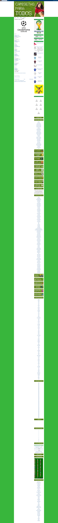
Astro (38, 303)
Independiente (38, 501)
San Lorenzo (38, 514)
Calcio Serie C (38, 255)
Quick (38, 358)
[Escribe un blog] (15, 71)
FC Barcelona (16, 59)
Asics (38, 302)
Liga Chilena (38, 267)
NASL (38, 223)
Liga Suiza (39, 257)
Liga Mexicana (38, 264)
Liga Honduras (38, 210)
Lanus (38, 503)
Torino (38, 517)
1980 (38, 417)
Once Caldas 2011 (40, 76)
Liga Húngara (38, 215)
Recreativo (38, 512)
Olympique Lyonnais (17, 55)
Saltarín (39, 363)
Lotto (38, 337)
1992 (38, 405)
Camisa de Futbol (39, 123)
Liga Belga (39, 226)
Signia (38, 365)
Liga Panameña (38, 204)
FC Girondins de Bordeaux (18, 36)
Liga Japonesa (38, 221)
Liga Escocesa (38, 262)
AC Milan (16, 44)
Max (38, 343)
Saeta (38, 361)
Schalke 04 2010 (40, 80)
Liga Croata (38, 218)
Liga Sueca (38, 225)
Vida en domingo (39, 147)
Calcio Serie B (38, 254)
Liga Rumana (38, 261)
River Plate (38, 513)
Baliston (39, 307)
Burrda (38, 309)
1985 (38, 412)
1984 (38, 413)
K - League (38, 212)
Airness (39, 300)
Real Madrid (38, 511)
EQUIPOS (24, 17)
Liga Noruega (38, 198)
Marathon (39, 341)
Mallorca (39, 505)
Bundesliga (38, 250)
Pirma (38, 354)
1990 (38, 407)
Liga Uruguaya (38, 265)
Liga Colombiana (39, 219)
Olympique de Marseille (17, 46)
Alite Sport (39, 122)
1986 (38, 411)
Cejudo (38, 313)
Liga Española (38, 227)
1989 (38, 408)
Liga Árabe (38, 214)
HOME (15, 17)
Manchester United (39, 507)
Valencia (39, 518)
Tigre (38, 516)
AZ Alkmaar (16, 69)
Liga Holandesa (38, 268)
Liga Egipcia (38, 211)
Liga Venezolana (39, 216)
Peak (38, 352)
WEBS (18, 17)
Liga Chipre (38, 270)
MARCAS (21, 17)
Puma (38, 357)
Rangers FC (16, 64)
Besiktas (16, 40)
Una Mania (38, 146)
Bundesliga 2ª (38, 251)
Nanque (39, 347)
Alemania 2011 (39, 72)
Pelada (38, 353)
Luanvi (38, 338)
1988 (38, 409)
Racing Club (38, 509)
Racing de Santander (38, 510)
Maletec (39, 340)
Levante (39, 504)
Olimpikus (39, 350)
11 (38, 440)
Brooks (39, 308)
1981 (38, 416)
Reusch (39, 360)
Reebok (39, 359)
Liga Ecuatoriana (39, 258)
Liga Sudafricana (39, 269)
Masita (38, 342)
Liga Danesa (38, 217)
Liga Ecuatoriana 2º (38, 259)
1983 (38, 414)
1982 (38, 415)
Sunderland (38, 515)
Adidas (38, 299)
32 (38, 441)
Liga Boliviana (38, 206)
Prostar (39, 356)
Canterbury (38, 310)
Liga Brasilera (38, 266)
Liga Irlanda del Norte (38, 199)
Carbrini (39, 311)
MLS (38, 222)
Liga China (39, 260)
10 (38, 439)
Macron (39, 339)
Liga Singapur (38, 201)
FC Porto (16, 50)
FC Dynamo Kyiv (16, 60)
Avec (38, 306)
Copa (38, 314)
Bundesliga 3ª (38, 252)
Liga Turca (39, 263)
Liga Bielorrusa (38, 200)
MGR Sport (38, 345)
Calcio (38, 253)
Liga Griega (38, 224)
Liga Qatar (39, 202)
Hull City (39, 500)
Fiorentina (16, 53)
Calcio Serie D (38, 256)
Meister (39, 344)
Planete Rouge (38, 355)
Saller (38, 362)
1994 (38, 403)
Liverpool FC (16, 54)
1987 (38, 410)
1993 (38, 404)
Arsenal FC (16, 68)
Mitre (38, 346)
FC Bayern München (17, 35)
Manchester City (39, 506)
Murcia (38, 508)
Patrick (39, 351)
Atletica (39, 305)
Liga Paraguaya (38, 213)
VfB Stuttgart (16, 63)
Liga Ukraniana (38, 209)
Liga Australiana (39, 203)
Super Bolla (38, 366)
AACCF (39, 121)
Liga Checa (38, 220)
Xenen (38, 148)
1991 (38, 406)
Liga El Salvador (39, 205)
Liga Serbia (38, 208)
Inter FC (39, 502)
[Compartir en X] (16, 71)
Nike (38, 348)
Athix (38, 304)
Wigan (38, 519)
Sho (38, 364)
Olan (38, 349)
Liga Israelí (38, 207)
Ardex (38, 301)
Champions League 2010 (18, 19)
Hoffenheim (38, 499)
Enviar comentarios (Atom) (21, 80)
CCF (38, 312)
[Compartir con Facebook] (17, 71)
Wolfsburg (39, 520)
